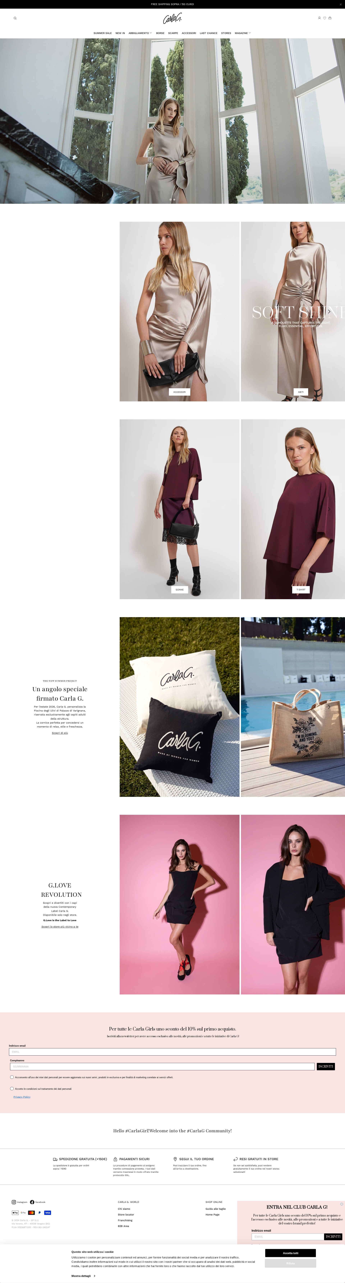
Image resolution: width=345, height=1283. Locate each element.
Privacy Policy (21, 1096)
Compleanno (17, 1060)
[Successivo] (329, 311)
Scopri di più (60, 732)
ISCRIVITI (326, 1067)
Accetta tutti (290, 1253)
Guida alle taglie (216, 1208)
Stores (226, 33)
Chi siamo (124, 1208)
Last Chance (208, 33)
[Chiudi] (340, 4)
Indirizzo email (17, 1045)
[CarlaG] (172, 18)
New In (120, 33)
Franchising (125, 1220)
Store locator (126, 1214)
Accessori (189, 33)
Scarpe (173, 33)
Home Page (212, 1214)
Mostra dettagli (81, 1275)
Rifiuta (290, 1263)
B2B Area (123, 1226)
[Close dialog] (342, 1204)
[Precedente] (134, 311)
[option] (172, 121)
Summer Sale (103, 33)
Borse (160, 33)
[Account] (319, 18)
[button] (170, 199)
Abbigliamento (139, 33)
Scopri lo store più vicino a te (60, 926)
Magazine (241, 33)
